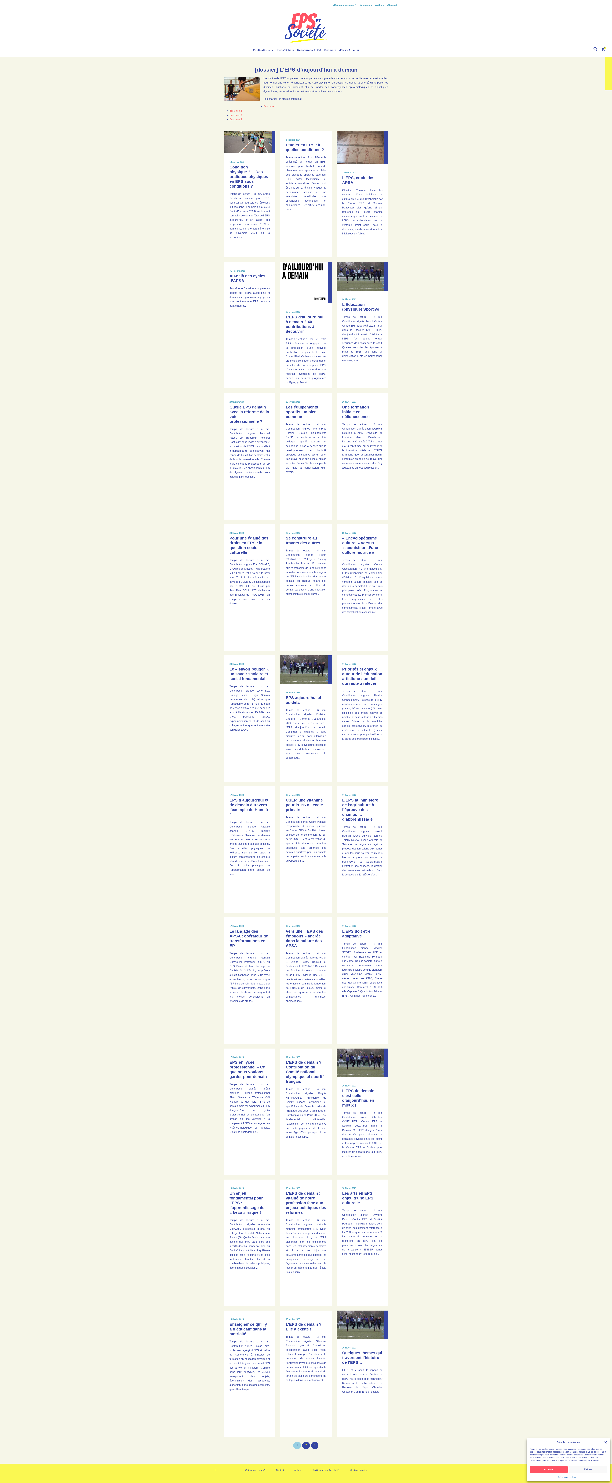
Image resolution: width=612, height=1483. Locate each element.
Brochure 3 (235, 115)
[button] (605, 1442)
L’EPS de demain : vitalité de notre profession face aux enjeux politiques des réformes (306, 1203)
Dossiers (330, 50)
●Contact (392, 5)
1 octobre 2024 (293, 140)
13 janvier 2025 (236, 162)
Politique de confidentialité (326, 1470)
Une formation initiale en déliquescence (356, 412)
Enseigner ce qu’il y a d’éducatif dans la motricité (248, 1329)
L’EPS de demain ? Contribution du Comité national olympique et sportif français (305, 1072)
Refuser (588, 1469)
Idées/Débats (285, 50)
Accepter (549, 1469)
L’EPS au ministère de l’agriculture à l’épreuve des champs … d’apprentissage (360, 809)
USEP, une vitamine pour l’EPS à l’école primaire (304, 805)
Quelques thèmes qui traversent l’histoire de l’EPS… (362, 1358)
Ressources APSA (309, 50)
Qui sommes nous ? (255, 1470)
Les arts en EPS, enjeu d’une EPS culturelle (358, 1198)
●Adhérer (380, 5)
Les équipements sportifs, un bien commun (302, 412)
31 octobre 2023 (237, 271)
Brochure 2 (235, 110)
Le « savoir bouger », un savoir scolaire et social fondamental (249, 674)
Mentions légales (358, 1470)
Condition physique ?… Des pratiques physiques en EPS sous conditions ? (248, 176)
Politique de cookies (567, 1477)
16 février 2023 (349, 1086)
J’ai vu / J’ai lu (349, 50)
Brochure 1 (269, 106)
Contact (280, 1470)
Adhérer (298, 1470)
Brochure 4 (235, 119)
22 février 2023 (293, 312)
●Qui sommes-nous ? (345, 5)
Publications (261, 50)
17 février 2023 (293, 692)
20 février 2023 (349, 299)
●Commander (365, 5)
